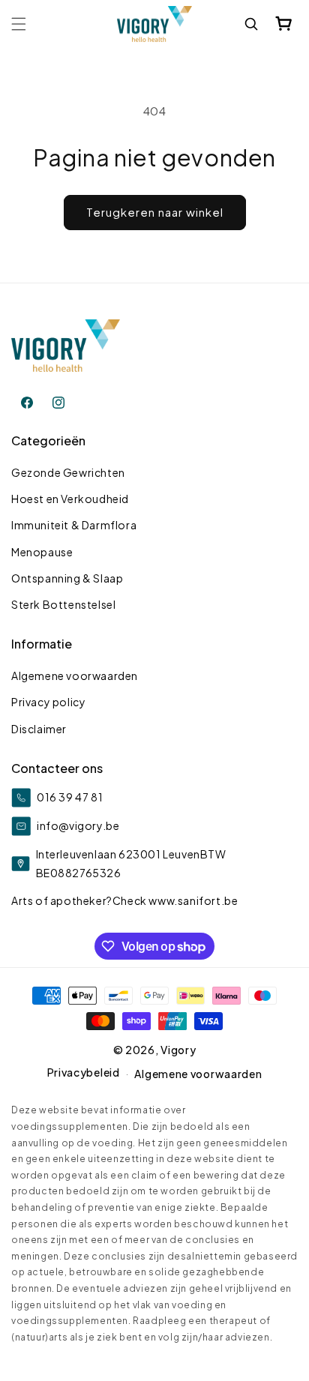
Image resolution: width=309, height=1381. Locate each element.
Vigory (178, 1049)
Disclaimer (39, 728)
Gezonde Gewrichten (68, 472)
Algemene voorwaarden (74, 675)
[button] (18, 23)
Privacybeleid (83, 1072)
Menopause (42, 552)
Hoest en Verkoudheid (70, 498)
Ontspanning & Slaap (67, 578)
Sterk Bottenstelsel (63, 604)
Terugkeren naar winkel (155, 212)
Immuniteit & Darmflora (73, 525)
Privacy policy (48, 701)
